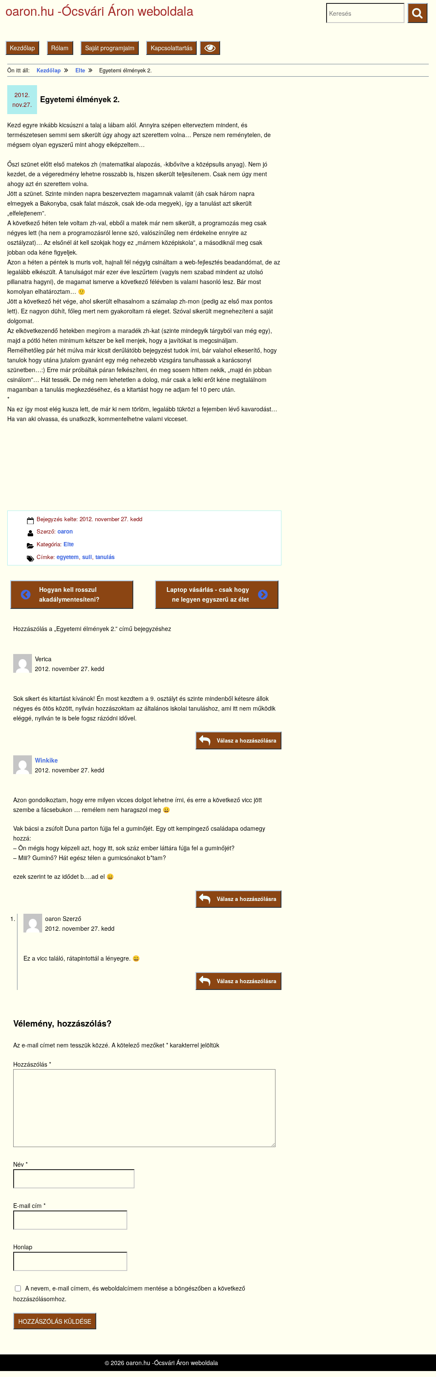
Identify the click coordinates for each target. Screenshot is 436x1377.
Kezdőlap (22, 47)
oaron (65, 531)
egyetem (68, 557)
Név (20, 1164)
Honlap (22, 1246)
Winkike (46, 760)
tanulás (105, 557)
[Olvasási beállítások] (210, 48)
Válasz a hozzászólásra (246, 740)
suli (87, 557)
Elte (68, 544)
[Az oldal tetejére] (413, 1354)
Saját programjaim (110, 47)
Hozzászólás (32, 1064)
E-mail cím (29, 1205)
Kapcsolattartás (171, 47)
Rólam (60, 47)
